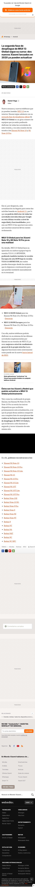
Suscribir (28, 731)
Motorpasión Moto (23, 840)
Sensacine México (23, 868)
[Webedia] (8, 803)
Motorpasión (22, 837)
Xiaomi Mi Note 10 (19, 130)
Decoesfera (5, 853)
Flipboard (24, 86)
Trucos (20, 766)
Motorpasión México (24, 873)
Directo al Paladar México (7, 874)
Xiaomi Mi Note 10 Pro (13, 467)
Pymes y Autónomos (24, 853)
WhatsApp (7, 36)
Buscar (32, 794)
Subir (28, 802)
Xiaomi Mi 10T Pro (11, 494)
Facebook (17, 86)
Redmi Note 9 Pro (11, 506)
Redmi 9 (7, 522)
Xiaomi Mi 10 (9, 475)
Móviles (11, 547)
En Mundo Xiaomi (9, 374)
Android (15, 36)
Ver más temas (8, 787)
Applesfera (5, 818)
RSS (22, 745)
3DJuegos (21, 812)
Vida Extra (21, 815)
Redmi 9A (8, 529)
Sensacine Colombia (24, 871)
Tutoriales (5, 769)
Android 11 (22, 211)
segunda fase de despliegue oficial (16, 117)
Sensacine (21, 825)
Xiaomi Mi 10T (10, 487)
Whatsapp (5, 777)
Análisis (4, 766)
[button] (13, 101)
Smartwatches (22, 762)
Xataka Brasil (6, 868)
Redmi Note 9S (10, 514)
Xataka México (6, 865)
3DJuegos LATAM (23, 865)
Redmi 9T (8, 526)
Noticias (18, 547)
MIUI (24, 547)
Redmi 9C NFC (10, 541)
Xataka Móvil (6, 815)
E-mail (27, 86)
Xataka (4, 812)
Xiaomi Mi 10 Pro (11, 479)
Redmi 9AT (8, 533)
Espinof (20, 828)
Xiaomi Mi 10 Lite (11, 483)
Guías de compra (23, 773)
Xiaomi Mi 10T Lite (12, 490)
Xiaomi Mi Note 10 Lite (13, 471)
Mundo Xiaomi (6, 823)
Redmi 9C (8, 537)
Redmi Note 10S (10, 498)
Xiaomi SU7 (21, 780)
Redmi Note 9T (10, 518)
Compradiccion (6, 855)
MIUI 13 (20, 111)
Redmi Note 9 (9, 510)
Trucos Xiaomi (22, 777)
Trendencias (6, 850)
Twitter (20, 86)
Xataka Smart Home (8, 821)
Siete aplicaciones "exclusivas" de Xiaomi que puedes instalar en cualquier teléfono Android (17, 378)
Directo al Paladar (7, 837)
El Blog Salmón (22, 850)
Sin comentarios (9, 87)
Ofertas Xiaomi (7, 773)
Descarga (9, 318)
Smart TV (5, 780)
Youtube (18, 745)
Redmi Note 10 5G (11, 502)
